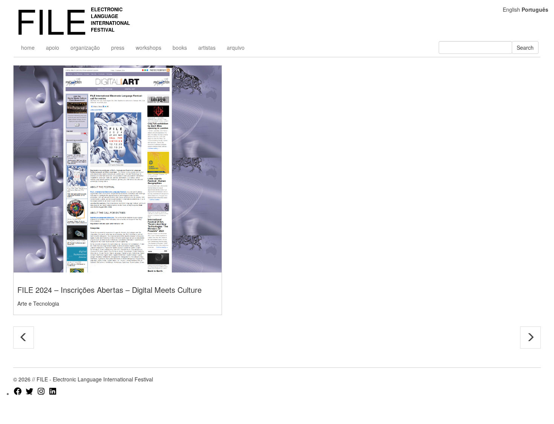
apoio (52, 47)
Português (535, 9)
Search (525, 47)
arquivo (236, 47)
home (28, 47)
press (117, 47)
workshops (148, 47)
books (180, 47)
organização (85, 47)
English (511, 9)
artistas (207, 47)
